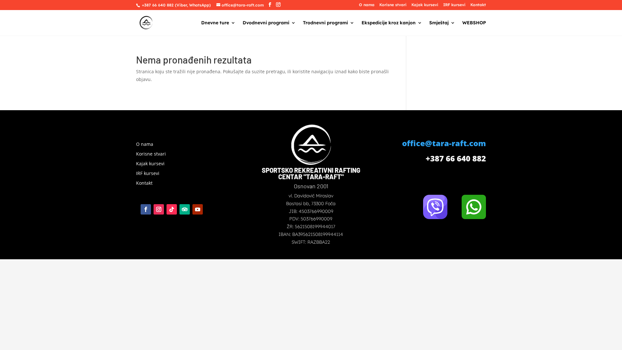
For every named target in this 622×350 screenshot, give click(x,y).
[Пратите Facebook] (146, 209)
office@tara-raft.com (444, 143)
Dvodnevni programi (266, 23)
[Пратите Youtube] (197, 209)
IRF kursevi (454, 5)
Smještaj (439, 23)
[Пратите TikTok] (172, 209)
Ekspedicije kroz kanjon (389, 23)
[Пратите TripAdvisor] (184, 209)
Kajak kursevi (424, 5)
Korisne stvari (393, 5)
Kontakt (478, 5)
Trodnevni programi (325, 23)
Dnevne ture (215, 23)
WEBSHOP (474, 23)
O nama (366, 5)
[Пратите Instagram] (159, 209)
